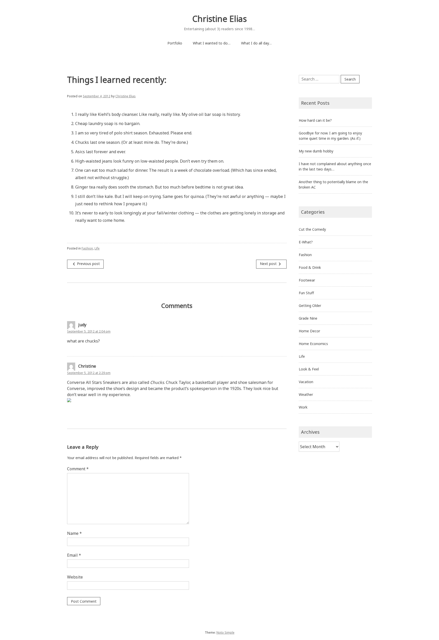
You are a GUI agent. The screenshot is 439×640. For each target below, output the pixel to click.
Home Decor (309, 331)
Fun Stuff (306, 292)
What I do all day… (256, 43)
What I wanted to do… (211, 43)
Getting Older (310, 305)
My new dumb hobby (316, 151)
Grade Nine (308, 318)
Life (97, 248)
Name (74, 533)
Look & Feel (309, 369)
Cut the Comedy (312, 229)
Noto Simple (225, 632)
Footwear (307, 280)
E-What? (306, 242)
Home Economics (313, 343)
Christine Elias (219, 18)
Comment (78, 469)
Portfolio (174, 43)
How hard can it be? (315, 120)
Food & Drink (310, 267)
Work (303, 407)
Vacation (306, 381)
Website (75, 577)
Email (74, 555)
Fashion (87, 248)
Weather (306, 394)
